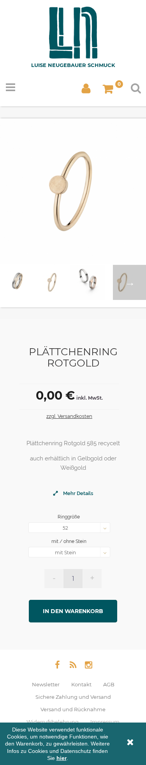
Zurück (16, 282)
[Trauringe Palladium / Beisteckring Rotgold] (52, 282)
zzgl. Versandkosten (69, 416)
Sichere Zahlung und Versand (73, 697)
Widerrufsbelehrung (52, 722)
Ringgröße (69, 517)
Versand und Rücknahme (73, 709)
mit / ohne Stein (69, 541)
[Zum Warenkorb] (110, 91)
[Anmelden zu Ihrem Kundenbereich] (86, 90)
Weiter (129, 282)
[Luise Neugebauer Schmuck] (73, 34)
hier (61, 758)
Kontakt (81, 684)
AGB (108, 684)
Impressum (105, 722)
